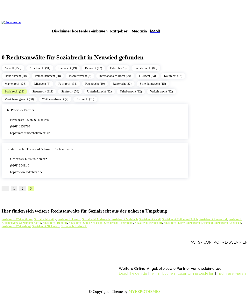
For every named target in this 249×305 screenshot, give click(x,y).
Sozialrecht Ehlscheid (199, 222)
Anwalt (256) (13, 68)
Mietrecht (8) (42, 83)
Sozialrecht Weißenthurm (17, 219)
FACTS (194, 242)
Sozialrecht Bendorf (55, 222)
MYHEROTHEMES (144, 291)
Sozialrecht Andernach (96, 219)
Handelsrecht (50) (16, 76)
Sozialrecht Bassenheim (118, 222)
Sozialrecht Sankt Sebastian (86, 222)
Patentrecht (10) (95, 83)
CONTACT (212, 242)
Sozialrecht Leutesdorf (213, 219)
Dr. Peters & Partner (19, 110)
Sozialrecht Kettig (45, 219)
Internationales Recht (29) (115, 76)
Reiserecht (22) (122, 83)
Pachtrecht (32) (67, 83)
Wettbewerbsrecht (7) (55, 99)
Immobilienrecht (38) (48, 76)
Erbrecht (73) (118, 68)
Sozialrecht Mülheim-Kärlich (180, 219)
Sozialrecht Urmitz (69, 219)
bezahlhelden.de (133, 273)
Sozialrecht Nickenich (45, 226)
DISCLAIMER (236, 242)
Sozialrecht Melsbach (124, 219)
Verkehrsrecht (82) (161, 91)
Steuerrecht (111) (42, 91)
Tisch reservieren (231, 273)
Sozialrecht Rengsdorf (148, 222)
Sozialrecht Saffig (30, 222)
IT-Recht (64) (147, 76)
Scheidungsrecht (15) (153, 83)
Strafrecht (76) (70, 91)
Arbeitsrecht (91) (39, 68)
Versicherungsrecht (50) (19, 99)
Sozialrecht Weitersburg (16, 226)
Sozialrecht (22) (14, 91)
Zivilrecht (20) (85, 99)
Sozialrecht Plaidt (150, 219)
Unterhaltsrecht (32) (99, 91)
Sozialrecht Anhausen (227, 222)
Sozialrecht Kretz (174, 222)
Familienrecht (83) (146, 68)
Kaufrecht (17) (173, 76)
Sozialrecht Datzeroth (74, 226)
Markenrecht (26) (15, 83)
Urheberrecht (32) (131, 91)
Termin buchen (162, 273)
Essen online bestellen (195, 273)
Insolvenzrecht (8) (80, 76)
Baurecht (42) (93, 68)
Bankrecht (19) (67, 68)
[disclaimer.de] (21, 31)
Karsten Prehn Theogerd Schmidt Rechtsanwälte (39, 149)
